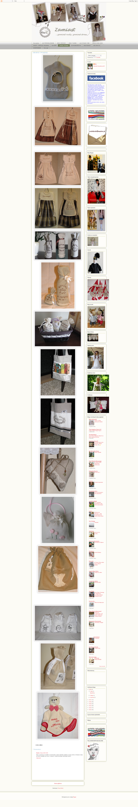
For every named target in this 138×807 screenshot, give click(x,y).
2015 (90, 703)
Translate (98, 57)
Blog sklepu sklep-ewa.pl (95, 611)
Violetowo (91, 531)
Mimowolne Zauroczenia (95, 621)
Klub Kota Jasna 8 (93, 441)
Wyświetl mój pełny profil (99, 66)
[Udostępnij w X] (39, 745)
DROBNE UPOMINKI (63, 45)
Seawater (96, 522)
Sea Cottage (92, 521)
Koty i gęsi (46, 48)
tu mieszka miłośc (93, 581)
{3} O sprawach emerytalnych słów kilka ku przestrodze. (99, 503)
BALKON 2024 (98, 582)
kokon (90, 511)
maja (91, 691)
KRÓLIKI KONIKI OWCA (97, 43)
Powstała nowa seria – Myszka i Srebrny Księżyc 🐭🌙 (99, 443)
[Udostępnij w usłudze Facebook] (40, 745)
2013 (90, 707)
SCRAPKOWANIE (37, 48)
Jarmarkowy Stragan (99, 622)
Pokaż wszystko (102, 666)
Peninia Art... (92, 601)
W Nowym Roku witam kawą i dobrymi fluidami (99, 563)
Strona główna (36, 43)
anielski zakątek (93, 501)
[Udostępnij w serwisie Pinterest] (41, 745)
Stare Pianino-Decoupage (95, 461)
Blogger (74, 797)
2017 (90, 699)
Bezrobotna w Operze (99, 542)
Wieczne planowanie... (94, 541)
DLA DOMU (54, 45)
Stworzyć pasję (92, 657)
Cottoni (91, 481)
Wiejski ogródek (98, 452)
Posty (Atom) (60, 788)
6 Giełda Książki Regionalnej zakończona (98, 463)
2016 (90, 701)
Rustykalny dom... (93, 491)
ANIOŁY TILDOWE (73, 43)
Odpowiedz (38, 758)
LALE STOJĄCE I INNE (84, 43)
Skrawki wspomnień (99, 482)
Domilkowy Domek (93, 647)
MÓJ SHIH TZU (96, 45)
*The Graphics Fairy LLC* (95, 429)
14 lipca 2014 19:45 (44, 752)
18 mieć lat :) (97, 472)
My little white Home (94, 451)
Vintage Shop (97, 648)
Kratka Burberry (98, 552)
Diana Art (91, 561)
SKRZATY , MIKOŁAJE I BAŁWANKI (41, 45)
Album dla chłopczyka (99, 602)
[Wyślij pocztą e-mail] (36, 745)
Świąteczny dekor (98, 572)
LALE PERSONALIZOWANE (48, 43)
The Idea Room (92, 434)
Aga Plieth (91, 591)
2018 (90, 689)
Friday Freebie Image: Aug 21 (95, 430)
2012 (90, 709)
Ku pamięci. (97, 638)
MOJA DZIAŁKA (87, 45)
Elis (96, 64)
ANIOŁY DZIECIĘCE (61, 43)
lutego (91, 695)
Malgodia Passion (93, 471)
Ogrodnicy (92, 692)
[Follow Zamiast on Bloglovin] (93, 759)
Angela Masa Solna (93, 571)
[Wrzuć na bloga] (37, 745)
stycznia (92, 697)
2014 (90, 705)
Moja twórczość (93, 419)
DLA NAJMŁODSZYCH (76, 45)
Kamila (37, 752)
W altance (91, 551)
